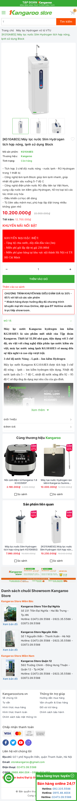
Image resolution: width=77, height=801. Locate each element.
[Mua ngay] (7, 460)
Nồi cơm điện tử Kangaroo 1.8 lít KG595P (20, 481)
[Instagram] (28, 742)
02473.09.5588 (26, 767)
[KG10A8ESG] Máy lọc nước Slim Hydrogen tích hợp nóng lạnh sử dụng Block (56, 548)
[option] (38, 79)
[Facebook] (6, 742)
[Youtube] (21, 742)
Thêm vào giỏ (38, 278)
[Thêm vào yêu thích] (72, 139)
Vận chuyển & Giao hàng (54, 702)
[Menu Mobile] (4, 12)
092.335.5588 (62, 788)
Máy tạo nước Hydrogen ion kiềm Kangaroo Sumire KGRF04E (56, 482)
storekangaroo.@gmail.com (28, 761)
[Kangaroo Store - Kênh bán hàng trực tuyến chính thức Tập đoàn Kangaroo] (30, 13)
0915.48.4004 (62, 792)
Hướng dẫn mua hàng (52, 697)
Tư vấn (6, 702)
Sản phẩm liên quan (38, 504)
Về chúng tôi (10, 697)
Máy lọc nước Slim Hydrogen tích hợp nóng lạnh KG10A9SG (21, 548)
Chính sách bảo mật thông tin (20, 716)
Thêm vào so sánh (14, 286)
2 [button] (38, 112)
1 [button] (34, 112)
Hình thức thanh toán (15, 712)
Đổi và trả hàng (48, 707)
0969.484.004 (20, 772)
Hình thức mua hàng (14, 707)
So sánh (22, 494)
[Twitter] (13, 742)
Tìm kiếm (66, 21)
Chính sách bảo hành (52, 712)
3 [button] (42, 112)
